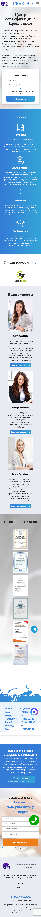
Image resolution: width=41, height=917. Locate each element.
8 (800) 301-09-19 (20, 897)
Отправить (20, 98)
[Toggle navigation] (38, 3)
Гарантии (20, 883)
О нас (20, 891)
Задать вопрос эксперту (20, 365)
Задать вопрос (20, 842)
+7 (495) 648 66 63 (28, 708)
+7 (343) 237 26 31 (28, 718)
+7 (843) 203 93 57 (28, 729)
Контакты (20, 887)
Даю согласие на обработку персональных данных (20, 92)
